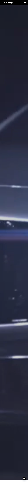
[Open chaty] (24, 478)
